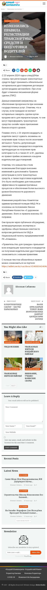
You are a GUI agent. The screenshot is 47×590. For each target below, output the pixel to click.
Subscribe (36, 552)
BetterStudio (40, 585)
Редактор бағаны (13, 573)
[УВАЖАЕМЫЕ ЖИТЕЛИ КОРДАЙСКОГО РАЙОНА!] (34, 337)
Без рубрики (23, 475)
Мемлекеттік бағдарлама (29, 577)
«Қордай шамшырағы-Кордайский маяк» (23, 569)
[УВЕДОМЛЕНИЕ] (13, 337)
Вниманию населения (11, 21)
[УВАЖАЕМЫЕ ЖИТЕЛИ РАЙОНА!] (13, 364)
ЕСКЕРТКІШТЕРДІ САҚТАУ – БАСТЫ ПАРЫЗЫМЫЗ (12, 306)
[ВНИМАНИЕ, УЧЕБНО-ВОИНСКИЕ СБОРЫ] (34, 364)
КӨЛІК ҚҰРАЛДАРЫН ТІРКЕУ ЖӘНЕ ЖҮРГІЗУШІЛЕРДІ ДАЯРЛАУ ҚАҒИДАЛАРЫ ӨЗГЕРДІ (34, 311)
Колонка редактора (32, 573)
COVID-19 (11, 577)
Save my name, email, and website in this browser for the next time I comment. (21, 441)
